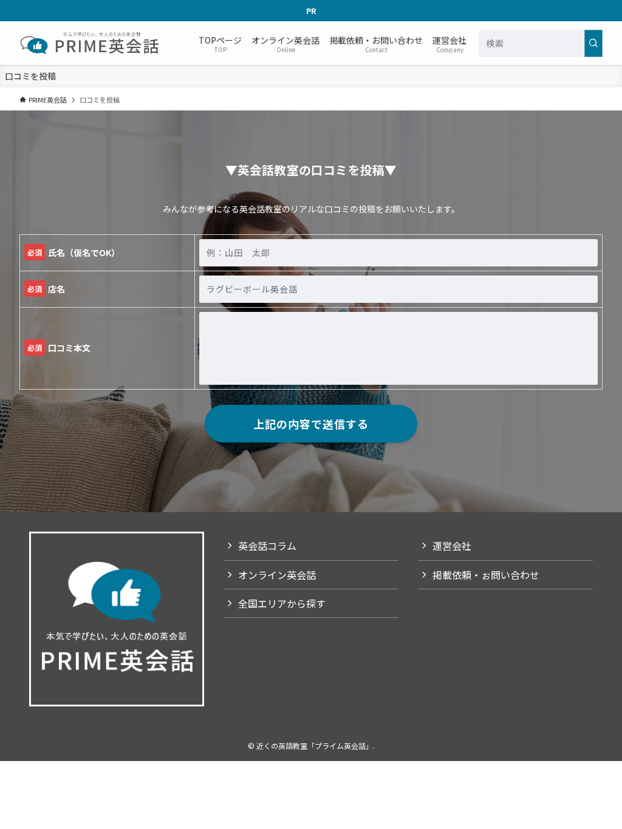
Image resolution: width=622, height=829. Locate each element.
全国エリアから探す (282, 603)
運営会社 (451, 545)
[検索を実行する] (593, 43)
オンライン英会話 (277, 574)
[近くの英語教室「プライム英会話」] (90, 43)
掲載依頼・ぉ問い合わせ (485, 574)
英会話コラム (267, 545)
